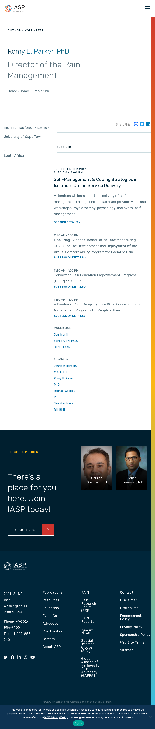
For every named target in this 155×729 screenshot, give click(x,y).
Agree (78, 723)
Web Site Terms (132, 643)
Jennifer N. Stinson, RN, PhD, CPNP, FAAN (66, 341)
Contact (126, 593)
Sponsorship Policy (135, 635)
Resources (51, 600)
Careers (49, 639)
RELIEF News (87, 631)
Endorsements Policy (131, 617)
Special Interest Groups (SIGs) (87, 646)
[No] (150, 717)
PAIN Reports (87, 620)
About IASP (52, 647)
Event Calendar (55, 616)
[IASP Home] (15, 8)
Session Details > (67, 222)
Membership (52, 631)
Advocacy (51, 624)
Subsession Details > (70, 257)
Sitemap (126, 650)
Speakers (61, 359)
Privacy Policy (131, 627)
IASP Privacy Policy (56, 717)
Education (51, 608)
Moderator (62, 327)
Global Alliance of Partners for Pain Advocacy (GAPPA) (91, 667)
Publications (52, 593)
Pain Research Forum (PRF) (88, 606)
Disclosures (129, 608)
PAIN (85, 593)
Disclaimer (128, 600)
